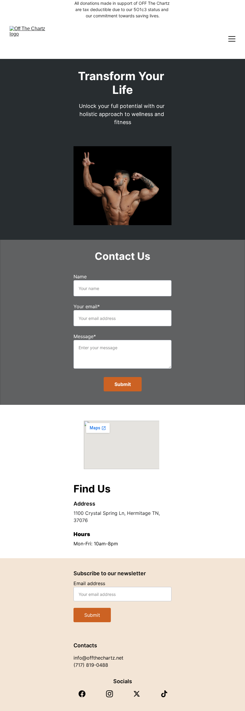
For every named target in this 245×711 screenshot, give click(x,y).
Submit (122, 384)
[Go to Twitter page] (136, 693)
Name (80, 277)
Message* (85, 336)
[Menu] (231, 39)
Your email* (87, 306)
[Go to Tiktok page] (164, 693)
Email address (89, 583)
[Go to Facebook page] (82, 693)
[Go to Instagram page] (109, 693)
